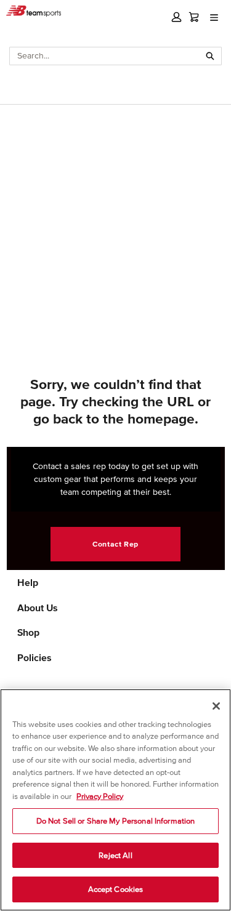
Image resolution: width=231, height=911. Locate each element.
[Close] (216, 706)
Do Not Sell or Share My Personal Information (115, 820)
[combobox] (104, 56)
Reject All (115, 855)
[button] (176, 16)
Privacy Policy (99, 796)
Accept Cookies (116, 889)
